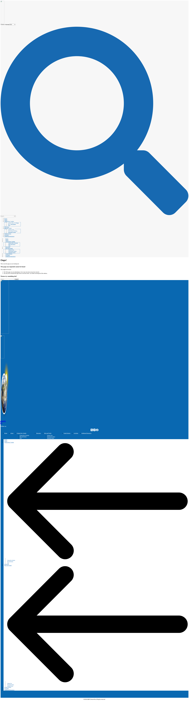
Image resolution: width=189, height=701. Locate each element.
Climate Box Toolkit (9, 221)
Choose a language (5, 24)
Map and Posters (12, 224)
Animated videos (12, 232)
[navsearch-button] (94, 214)
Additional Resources (9, 236)
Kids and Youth (8, 228)
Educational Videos (12, 231)
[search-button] (15, 216)
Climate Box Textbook (13, 222)
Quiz (9, 225)
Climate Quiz (11, 229)
